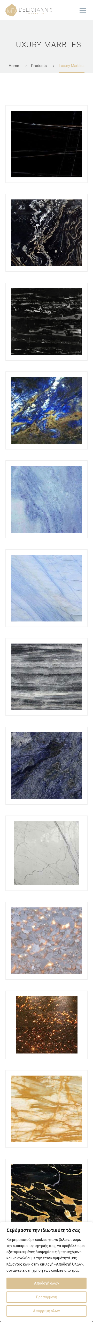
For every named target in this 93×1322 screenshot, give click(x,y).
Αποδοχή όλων (46, 1283)
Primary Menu (83, 10)
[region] (46, 1272)
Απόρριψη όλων (46, 1311)
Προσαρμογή (46, 1297)
